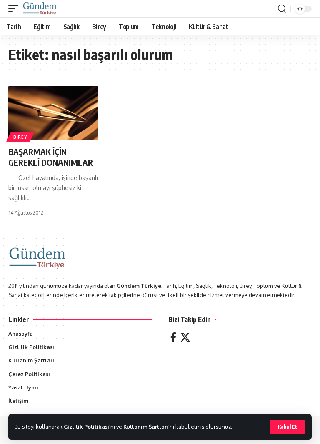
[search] (282, 9)
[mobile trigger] (15, 8)
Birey (20, 137)
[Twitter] (185, 337)
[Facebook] (173, 337)
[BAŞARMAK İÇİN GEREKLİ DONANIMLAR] (53, 113)
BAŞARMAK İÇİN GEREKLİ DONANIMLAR (50, 156)
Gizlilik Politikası (86, 426)
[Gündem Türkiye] (39, 8)
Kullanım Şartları (145, 426)
